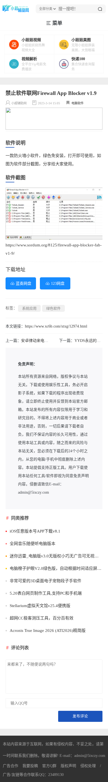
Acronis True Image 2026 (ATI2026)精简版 (48, 630)
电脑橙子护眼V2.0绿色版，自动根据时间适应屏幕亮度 (56, 568)
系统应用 (29, 308)
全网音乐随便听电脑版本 (32, 543)
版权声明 (68, 766)
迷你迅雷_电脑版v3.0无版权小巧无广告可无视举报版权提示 (56, 556)
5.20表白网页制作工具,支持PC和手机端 (46, 593)
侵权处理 (88, 766)
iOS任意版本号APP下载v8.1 (35, 531)
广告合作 (10, 766)
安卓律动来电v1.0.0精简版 (43, 341)
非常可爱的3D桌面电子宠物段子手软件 (45, 581)
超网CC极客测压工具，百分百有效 (41, 618)
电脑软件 (77, 103)
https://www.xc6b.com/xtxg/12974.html (56, 326)
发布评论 (80, 716)
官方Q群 (49, 766)
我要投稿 (30, 766)
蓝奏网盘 (23, 283)
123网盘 (58, 283)
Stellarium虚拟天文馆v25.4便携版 (40, 605)
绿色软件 (53, 308)
